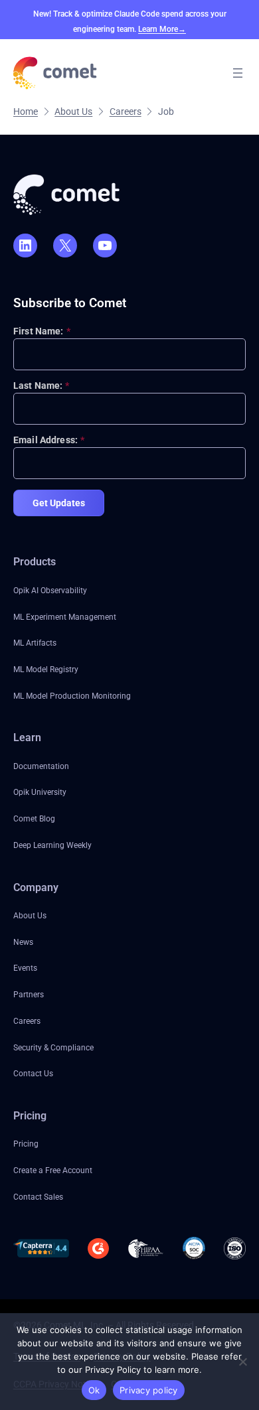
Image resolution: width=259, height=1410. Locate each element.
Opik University (39, 792)
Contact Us (33, 1073)
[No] (242, 1361)
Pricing (26, 1144)
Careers (27, 1021)
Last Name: (41, 385)
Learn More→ (162, 29)
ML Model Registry (45, 669)
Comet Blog (34, 818)
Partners (28, 994)
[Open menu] (238, 73)
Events (25, 968)
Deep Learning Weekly (52, 845)
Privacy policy (149, 1390)
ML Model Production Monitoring (72, 696)
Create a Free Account (52, 1170)
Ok (94, 1390)
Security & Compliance (53, 1047)
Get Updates (59, 503)
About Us (29, 915)
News (23, 942)
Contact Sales (38, 1197)
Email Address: (48, 440)
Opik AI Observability (50, 590)
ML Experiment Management (64, 617)
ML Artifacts (34, 643)
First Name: (41, 331)
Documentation (41, 766)
